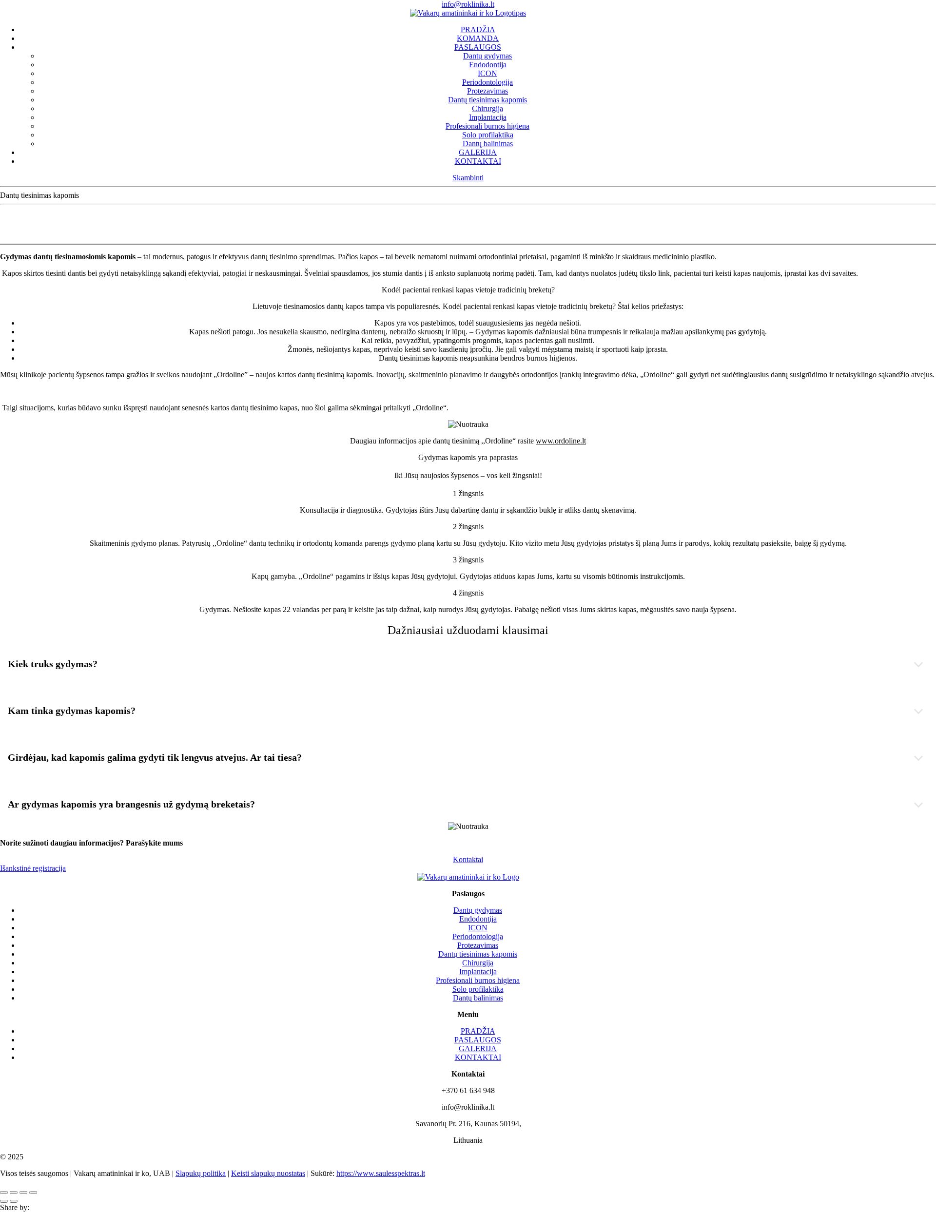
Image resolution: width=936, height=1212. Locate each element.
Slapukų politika (201, 1173)
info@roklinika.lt (468, 4)
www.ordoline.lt (561, 441)
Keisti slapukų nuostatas (268, 1173)
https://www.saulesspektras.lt (380, 1173)
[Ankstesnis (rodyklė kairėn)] (4, 1201)
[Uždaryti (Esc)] (4, 1192)
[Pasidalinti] (14, 1192)
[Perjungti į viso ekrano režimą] (23, 1192)
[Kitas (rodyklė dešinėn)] (14, 1201)
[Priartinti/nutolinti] (33, 1192)
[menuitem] (478, 29)
